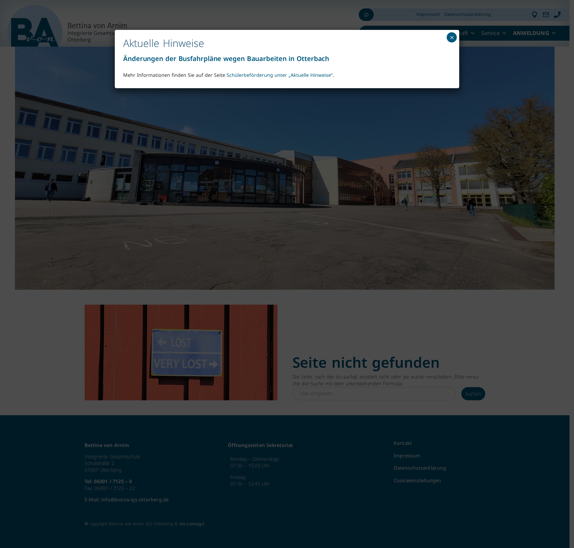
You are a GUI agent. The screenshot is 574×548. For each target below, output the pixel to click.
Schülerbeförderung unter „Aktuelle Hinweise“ (280, 75)
